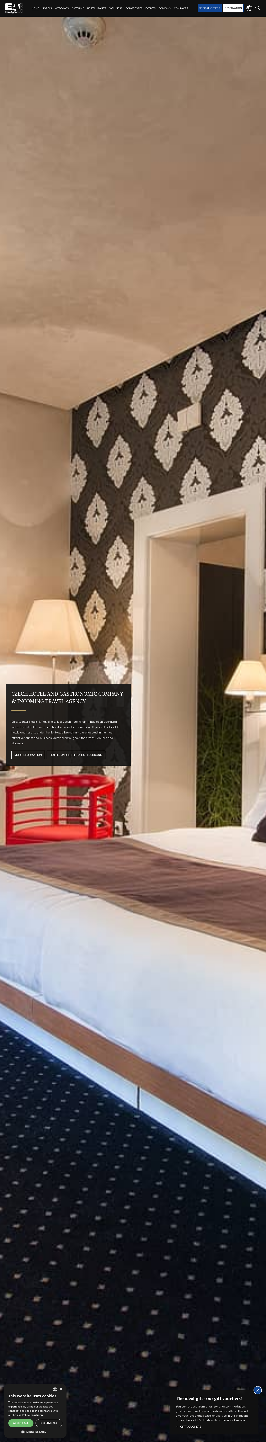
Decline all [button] (49, 1423)
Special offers (209, 8)
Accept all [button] (21, 1423)
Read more (37, 1415)
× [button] (60, 1389)
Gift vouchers (190, 1426)
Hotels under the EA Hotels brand (76, 755)
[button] (35, 1432)
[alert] (35, 1411)
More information (28, 755)
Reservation (233, 8)
